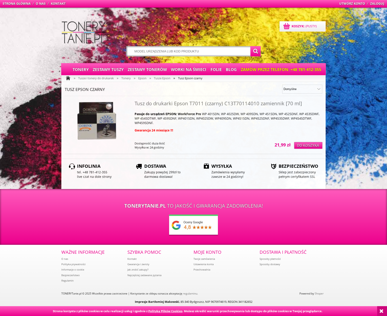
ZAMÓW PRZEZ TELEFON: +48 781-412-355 (281, 69)
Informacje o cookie (72, 269)
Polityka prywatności (73, 264)
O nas (64, 258)
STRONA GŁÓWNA (17, 3)
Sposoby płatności (270, 258)
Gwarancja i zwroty (138, 264)
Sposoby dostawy (270, 264)
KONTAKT (58, 3)
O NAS (41, 3)
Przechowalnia (202, 269)
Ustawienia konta (204, 264)
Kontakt (132, 258)
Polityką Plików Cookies (165, 311)
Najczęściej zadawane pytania (144, 275)
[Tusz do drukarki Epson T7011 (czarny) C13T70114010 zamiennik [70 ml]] (97, 121)
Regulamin (67, 280)
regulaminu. (190, 293)
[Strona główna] (83, 33)
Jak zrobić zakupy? (137, 269)
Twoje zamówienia (204, 258)
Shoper (319, 293)
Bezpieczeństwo (70, 275)
